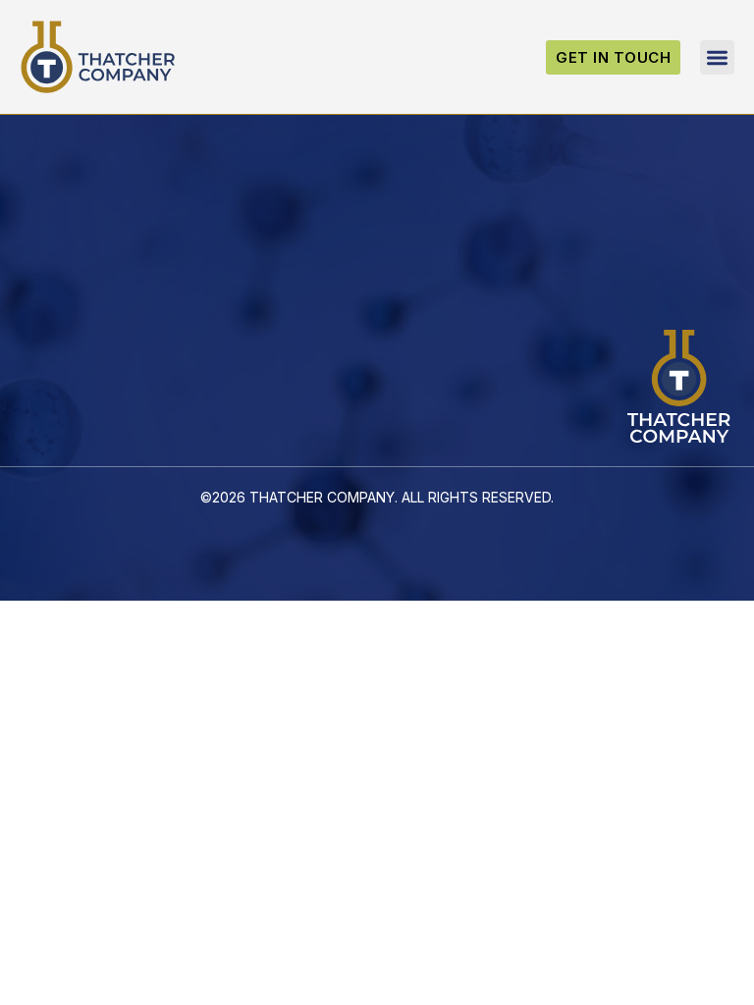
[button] (717, 57)
